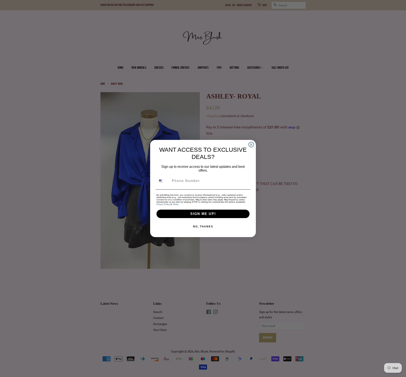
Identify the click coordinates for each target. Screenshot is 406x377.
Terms (175, 204)
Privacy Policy (163, 204)
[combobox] (163, 181)
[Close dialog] (251, 144)
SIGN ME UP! (203, 214)
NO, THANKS (203, 226)
